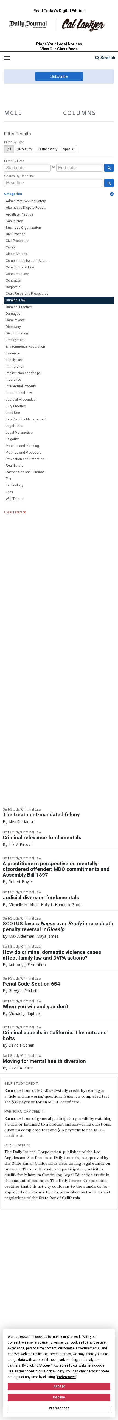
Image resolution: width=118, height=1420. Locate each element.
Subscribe (59, 76)
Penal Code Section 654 (31, 984)
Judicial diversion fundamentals (41, 898)
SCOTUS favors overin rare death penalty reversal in (58, 926)
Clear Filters (13, 512)
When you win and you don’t (36, 1007)
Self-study (24, 149)
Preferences (59, 1408)
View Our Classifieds (59, 49)
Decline (59, 1397)
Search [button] (107, 57)
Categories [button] (13, 194)
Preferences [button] (66, 1377)
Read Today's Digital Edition (59, 10)
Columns (79, 113)
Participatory (47, 149)
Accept (59, 1386)
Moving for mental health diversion (44, 1061)
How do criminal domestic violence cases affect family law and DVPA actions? (52, 955)
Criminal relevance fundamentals (42, 838)
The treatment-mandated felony (41, 815)
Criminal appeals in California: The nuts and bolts (55, 1035)
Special (68, 149)
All (9, 149)
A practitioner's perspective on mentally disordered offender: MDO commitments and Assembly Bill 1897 (56, 869)
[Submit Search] (109, 168)
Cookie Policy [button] (54, 1371)
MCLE (13, 113)
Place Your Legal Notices (59, 44)
